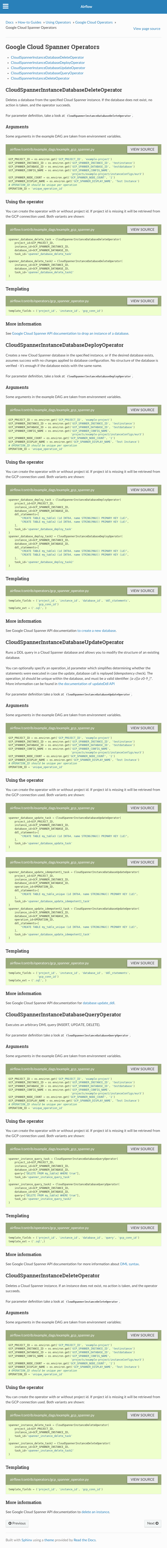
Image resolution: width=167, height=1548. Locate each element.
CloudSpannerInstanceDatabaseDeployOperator (48, 62)
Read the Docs (85, 1540)
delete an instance (95, 1512)
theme (49, 1540)
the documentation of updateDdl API (86, 684)
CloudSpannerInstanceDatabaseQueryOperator (47, 73)
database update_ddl (98, 1003)
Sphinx (27, 1540)
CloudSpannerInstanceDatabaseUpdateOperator (48, 68)
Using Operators (58, 22)
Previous (19, 1523)
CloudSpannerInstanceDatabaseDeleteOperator (47, 57)
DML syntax (129, 1264)
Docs (9, 22)
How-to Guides (29, 22)
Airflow (86, 6)
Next (151, 1523)
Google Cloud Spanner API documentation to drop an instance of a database (70, 333)
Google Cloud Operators (94, 22)
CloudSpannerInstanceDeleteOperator (40, 78)
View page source (146, 29)
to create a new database (96, 630)
